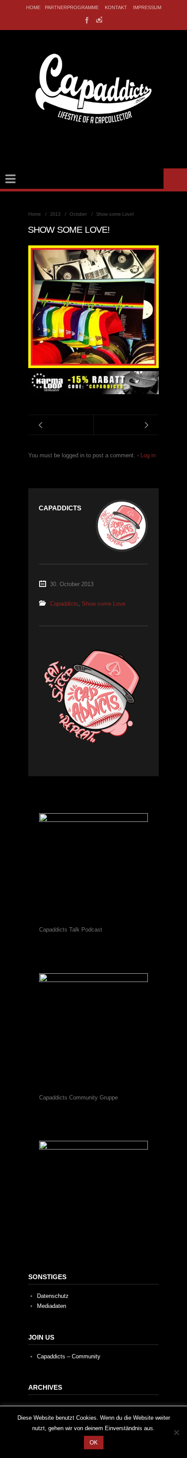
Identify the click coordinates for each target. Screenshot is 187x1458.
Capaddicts (64, 603)
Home (33, 7)
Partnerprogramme (72, 7)
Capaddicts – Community (68, 1356)
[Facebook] (86, 19)
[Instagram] (99, 19)
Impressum (147, 7)
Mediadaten (51, 1306)
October (78, 214)
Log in (148, 455)
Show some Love (103, 603)
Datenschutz (53, 1296)
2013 (55, 214)
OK (94, 1442)
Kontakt (116, 7)
